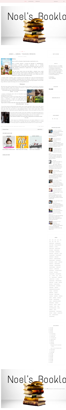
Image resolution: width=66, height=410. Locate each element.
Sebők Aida (56, 287)
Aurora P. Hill (51, 246)
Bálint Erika (51, 253)
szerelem (20, 126)
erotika (17, 126)
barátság (54, 297)
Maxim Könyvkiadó (58, 280)
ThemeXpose (51, 388)
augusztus (52, 339)
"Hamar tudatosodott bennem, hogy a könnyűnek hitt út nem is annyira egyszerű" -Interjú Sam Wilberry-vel (55, 212)
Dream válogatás (52, 260)
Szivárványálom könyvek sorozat (54, 289)
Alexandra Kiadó (57, 243)
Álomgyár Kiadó (8, 126)
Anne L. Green (13, 126)
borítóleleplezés (56, 299)
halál (58, 306)
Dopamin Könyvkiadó (57, 258)
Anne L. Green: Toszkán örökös (56, 348)
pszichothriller (58, 311)
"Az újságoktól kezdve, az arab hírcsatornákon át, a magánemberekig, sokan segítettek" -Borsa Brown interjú (55, 151)
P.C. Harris (56, 282)
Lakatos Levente (54, 277)
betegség (50, 299)
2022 (22, 51)
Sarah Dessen (51, 287)
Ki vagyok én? (30, 1)
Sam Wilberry (58, 285)
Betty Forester (51, 251)
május (52, 342)
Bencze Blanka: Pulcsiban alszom (9, 149)
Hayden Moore (56, 268)
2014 (50, 362)
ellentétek (51, 304)
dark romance (51, 302)
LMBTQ (60, 275)
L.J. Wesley (53, 275)
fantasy (59, 304)
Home (25, 1)
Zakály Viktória (57, 294)
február (52, 350)
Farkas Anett (51, 263)
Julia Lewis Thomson (58, 270)
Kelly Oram (56, 272)
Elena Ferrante (58, 260)
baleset (50, 297)
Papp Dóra (60, 282)
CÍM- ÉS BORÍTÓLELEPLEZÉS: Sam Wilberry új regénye (57, 162)
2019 (50, 356)
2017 (50, 359)
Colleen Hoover (51, 255)
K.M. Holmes (51, 272)
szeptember (53, 337)
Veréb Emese (51, 292)
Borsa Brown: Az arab (56, 221)
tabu (50, 314)
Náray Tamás (51, 282)
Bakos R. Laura (51, 248)
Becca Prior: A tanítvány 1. (57, 130)
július (52, 340)
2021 (50, 353)
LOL (49, 277)
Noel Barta (21, 56)
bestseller (59, 297)
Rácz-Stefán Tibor (52, 285)
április (52, 343)
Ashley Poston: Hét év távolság (21, 149)
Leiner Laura (60, 277)
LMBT (57, 275)
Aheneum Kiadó (51, 243)
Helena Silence (51, 270)
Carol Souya (56, 253)
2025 (57, 241)
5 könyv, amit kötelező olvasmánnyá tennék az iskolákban (57, 140)
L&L (49, 275)
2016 (50, 360)
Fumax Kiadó (51, 265)
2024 (55, 241)
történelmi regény (55, 314)
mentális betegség (52, 311)
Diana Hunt (51, 258)
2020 (51, 355)
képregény (51, 309)
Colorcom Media (58, 255)
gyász (55, 306)
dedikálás (56, 302)
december (52, 333)
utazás (23, 126)
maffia (55, 309)
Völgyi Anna (51, 294)
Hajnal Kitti (51, 268)
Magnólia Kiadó (51, 280)
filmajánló (51, 306)
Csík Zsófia (54, 78)
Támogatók (37, 1)
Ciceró (61, 253)
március (52, 349)
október (52, 336)
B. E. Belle (56, 246)
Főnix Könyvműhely (58, 265)
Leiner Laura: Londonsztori (34, 149)
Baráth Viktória (57, 248)
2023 (52, 241)
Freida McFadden (57, 263)
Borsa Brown (57, 251)
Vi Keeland (55, 292)
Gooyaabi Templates (61, 388)
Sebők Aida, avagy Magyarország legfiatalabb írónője (57, 171)
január (52, 352)
